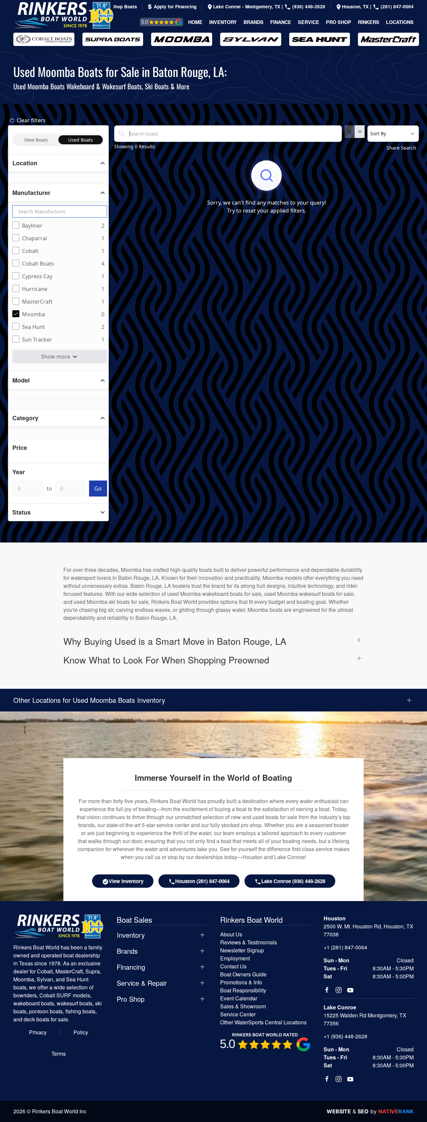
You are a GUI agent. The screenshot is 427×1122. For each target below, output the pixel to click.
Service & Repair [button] (142, 983)
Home (195, 22)
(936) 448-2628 (308, 6)
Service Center (238, 1014)
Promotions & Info (241, 982)
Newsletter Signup (242, 950)
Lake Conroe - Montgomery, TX (247, 6)
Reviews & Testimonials (153, 22)
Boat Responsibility (243, 990)
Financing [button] (131, 967)
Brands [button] (254, 22)
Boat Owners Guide (243, 974)
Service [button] (308, 22)
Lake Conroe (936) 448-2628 (293, 881)
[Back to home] (63, 15)
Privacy (38, 1032)
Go (98, 488)
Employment (235, 958)
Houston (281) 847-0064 (202, 881)
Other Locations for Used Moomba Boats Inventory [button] (89, 700)
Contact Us (233, 966)
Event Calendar (238, 998)
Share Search (401, 148)
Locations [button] (400, 22)
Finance (280, 22)
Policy (80, 1032)
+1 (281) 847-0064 (345, 947)
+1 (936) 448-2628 (345, 1036)
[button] (213, 641)
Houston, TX (356, 6)
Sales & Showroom (243, 1006)
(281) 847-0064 (396, 6)
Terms (58, 1053)
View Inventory (126, 881)
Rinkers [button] (368, 22)
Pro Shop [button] (338, 22)
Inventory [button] (223, 22)
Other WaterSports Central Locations (263, 1022)
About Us (231, 934)
